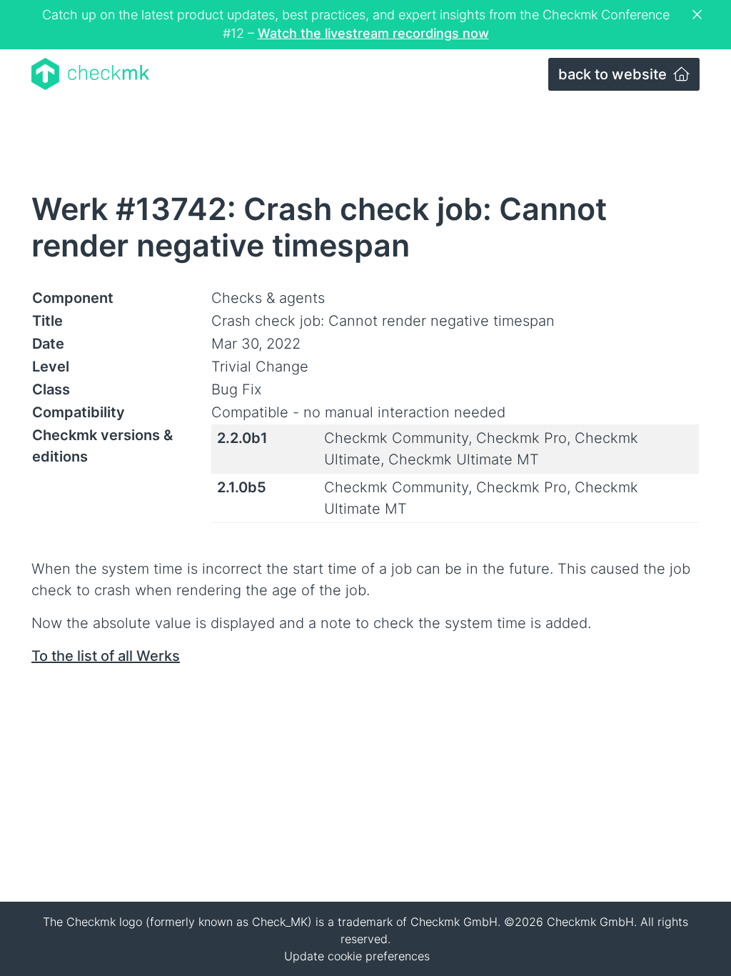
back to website (614, 74)
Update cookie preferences (357, 956)
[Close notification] (699, 15)
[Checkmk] (90, 74)
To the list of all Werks (105, 655)
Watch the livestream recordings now (373, 33)
